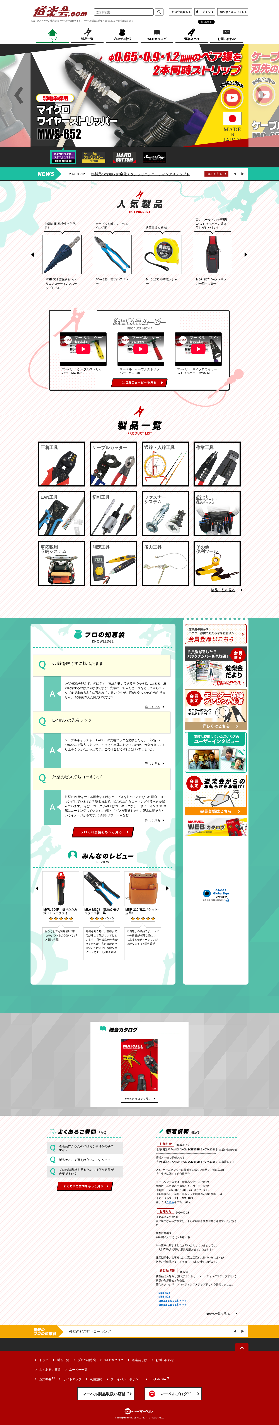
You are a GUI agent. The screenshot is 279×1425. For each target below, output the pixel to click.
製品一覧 (63, 1359)
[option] (139, 95)
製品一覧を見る (223, 590)
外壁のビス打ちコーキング (90, 1331)
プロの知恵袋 (87, 1359)
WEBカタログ (113, 1359)
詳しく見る (215, 173)
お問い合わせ (165, 1359)
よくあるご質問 (50, 1369)
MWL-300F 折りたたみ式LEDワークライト (60, 911)
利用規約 (96, 1379)
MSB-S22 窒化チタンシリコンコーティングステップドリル (61, 283)
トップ (43, 1359)
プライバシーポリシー (126, 1379)
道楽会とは (139, 1359)
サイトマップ (72, 1379)
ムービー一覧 (78, 1369)
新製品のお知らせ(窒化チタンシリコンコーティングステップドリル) (143, 174)
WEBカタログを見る (138, 1098)
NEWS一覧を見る (218, 1313)
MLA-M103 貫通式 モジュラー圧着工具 (101, 911)
